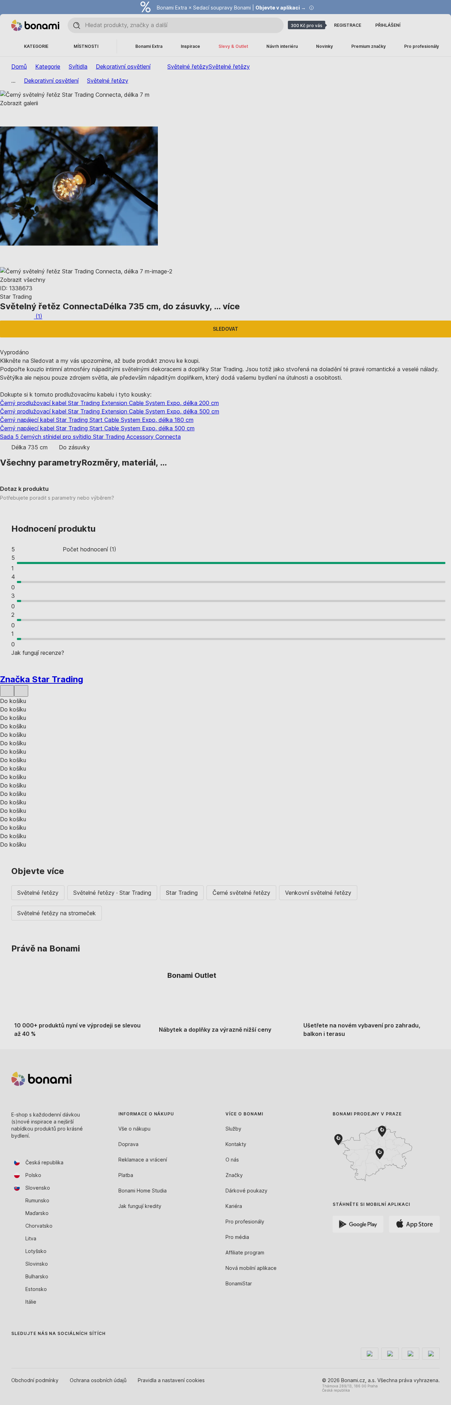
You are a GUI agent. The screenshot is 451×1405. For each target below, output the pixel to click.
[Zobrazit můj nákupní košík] (434, 25)
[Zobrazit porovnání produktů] (417, 25)
